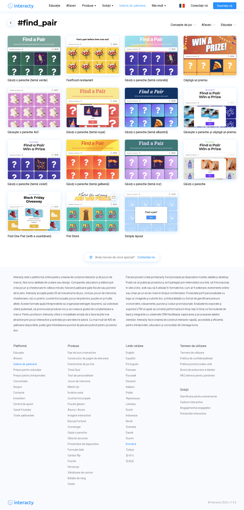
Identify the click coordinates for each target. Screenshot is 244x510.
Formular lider (76, 449)
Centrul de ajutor (23, 404)
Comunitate (20, 381)
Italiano (130, 386)
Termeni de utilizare (192, 352)
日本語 (130, 461)
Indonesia (131, 415)
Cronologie (74, 426)
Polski (129, 392)
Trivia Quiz (74, 369)
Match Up (73, 386)
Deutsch (131, 381)
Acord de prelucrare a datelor (197, 369)
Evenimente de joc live (81, 364)
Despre (17, 386)
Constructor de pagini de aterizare (88, 358)
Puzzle (72, 461)
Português (132, 364)
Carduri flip (74, 455)
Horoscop (73, 466)
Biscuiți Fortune (77, 421)
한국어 (130, 455)
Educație (54, 5)
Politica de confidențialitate (196, 358)
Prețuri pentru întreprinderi (29, 375)
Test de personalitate (80, 375)
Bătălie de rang (77, 478)
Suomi (130, 438)
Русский (131, 375)
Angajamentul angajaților (195, 407)
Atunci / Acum (76, 409)
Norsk (129, 421)
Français (131, 369)
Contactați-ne (146, 257)
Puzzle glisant (76, 404)
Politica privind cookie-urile (196, 364)
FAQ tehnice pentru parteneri (197, 375)
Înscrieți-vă (224, 6)
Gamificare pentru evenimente (198, 396)
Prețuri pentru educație (27, 369)
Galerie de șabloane (132, 5)
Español (130, 358)
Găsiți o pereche (77, 432)
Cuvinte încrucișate (79, 398)
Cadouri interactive (191, 402)
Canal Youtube (22, 409)
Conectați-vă (199, 5)
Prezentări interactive (193, 413)
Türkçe (130, 449)
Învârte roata (75, 392)
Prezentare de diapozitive (83, 444)
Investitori (19, 398)
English (130, 352)
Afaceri (71, 5)
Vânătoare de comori (80, 472)
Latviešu (131, 404)
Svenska (131, 426)
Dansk (129, 432)
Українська (133, 398)
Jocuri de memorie (79, 381)
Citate (71, 483)
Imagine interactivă (79, 415)
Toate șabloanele (23, 415)
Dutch (129, 409)
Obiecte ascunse (78, 438)
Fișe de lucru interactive (82, 352)
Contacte (18, 392)
